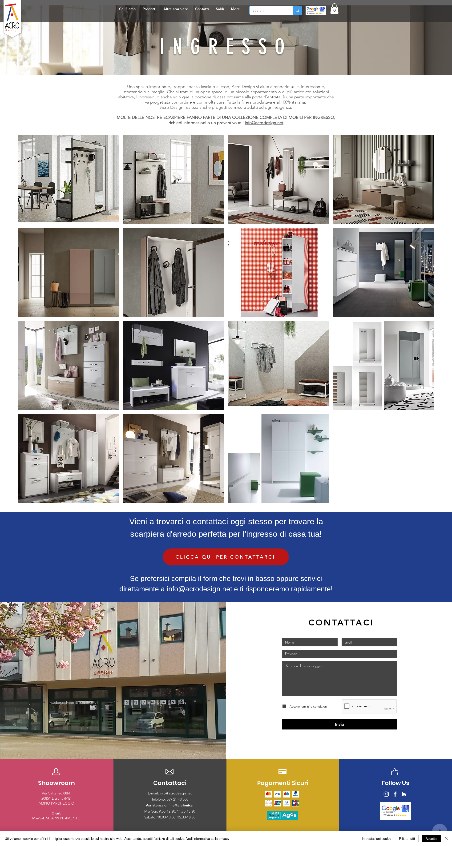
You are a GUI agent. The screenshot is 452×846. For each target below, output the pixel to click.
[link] (334, 8)
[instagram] (386, 794)
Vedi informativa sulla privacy (207, 838)
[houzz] (404, 794)
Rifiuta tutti (407, 838)
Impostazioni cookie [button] (376, 838)
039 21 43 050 (177, 799)
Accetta (431, 838)
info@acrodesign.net (264, 122)
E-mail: (154, 793)
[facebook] (395, 794)
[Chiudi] (446, 838)
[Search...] (297, 10)
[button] (149, 9)
